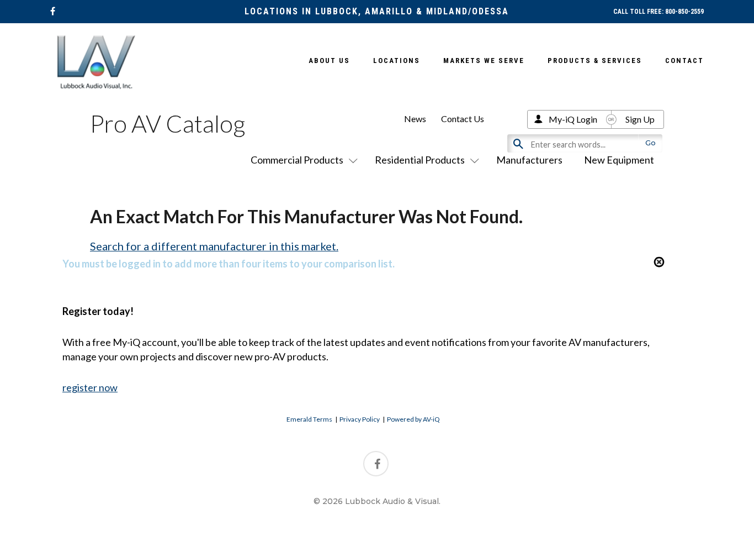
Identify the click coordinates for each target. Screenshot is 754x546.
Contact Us (462, 118)
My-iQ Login (573, 119)
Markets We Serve (483, 60)
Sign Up (640, 119)
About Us (329, 60)
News (415, 118)
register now (90, 387)
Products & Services (595, 60)
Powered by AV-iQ (413, 419)
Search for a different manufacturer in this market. (214, 246)
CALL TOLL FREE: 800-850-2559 (658, 11)
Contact (684, 60)
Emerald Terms (309, 419)
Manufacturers (529, 160)
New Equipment (619, 160)
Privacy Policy (359, 419)
